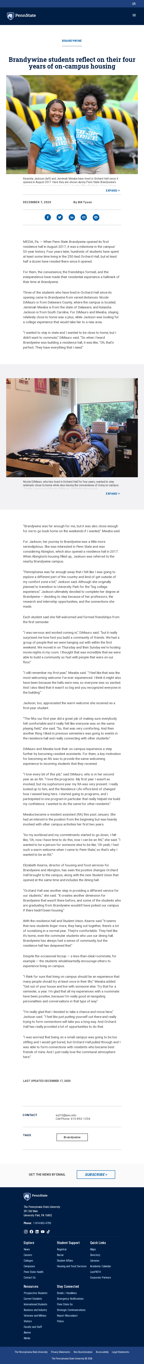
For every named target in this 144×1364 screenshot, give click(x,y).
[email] (84, 217)
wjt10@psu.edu (66, 1115)
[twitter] (60, 217)
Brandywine (72, 40)
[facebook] (48, 217)
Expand (111, 190)
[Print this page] (96, 217)
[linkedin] (72, 217)
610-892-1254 (80, 1118)
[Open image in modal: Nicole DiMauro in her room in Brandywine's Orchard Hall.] (72, 427)
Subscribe (94, 1174)
